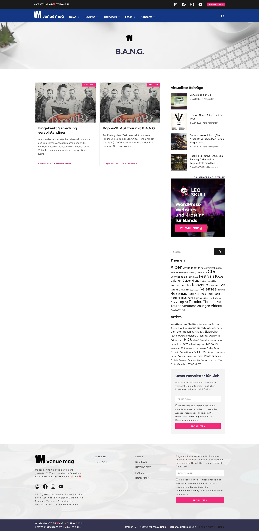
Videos (216, 306)
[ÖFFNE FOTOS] (134, 17)
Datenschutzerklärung (187, 416)
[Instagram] (192, 4)
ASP (181, 324)
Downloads (177, 276)
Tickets (208, 302)
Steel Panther (205, 356)
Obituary (196, 348)
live (222, 284)
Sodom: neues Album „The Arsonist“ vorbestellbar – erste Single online (207, 139)
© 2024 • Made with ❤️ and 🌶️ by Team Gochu (59, 523)
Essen (195, 277)
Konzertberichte (181, 285)
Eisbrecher (211, 331)
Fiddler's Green (195, 335)
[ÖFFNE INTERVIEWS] (119, 17)
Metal (173, 290)
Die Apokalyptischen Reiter (209, 328)
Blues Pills (207, 324)
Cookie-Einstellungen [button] (211, 527)
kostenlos (213, 285)
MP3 (178, 290)
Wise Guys (194, 363)
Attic (185, 324)
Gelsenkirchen (191, 280)
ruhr (190, 297)
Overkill (175, 352)
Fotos (219, 276)
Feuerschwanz (178, 335)
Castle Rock (202, 272)
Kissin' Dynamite (201, 340)
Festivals (206, 276)
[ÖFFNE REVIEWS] (97, 17)
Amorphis (175, 324)
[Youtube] (200, 4)
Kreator (213, 340)
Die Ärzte (195, 332)
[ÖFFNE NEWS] (78, 17)
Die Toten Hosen (181, 331)
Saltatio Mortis (202, 352)
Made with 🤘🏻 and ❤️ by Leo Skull (51, 4)
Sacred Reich (186, 352)
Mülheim (185, 289)
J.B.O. (186, 339)
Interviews (206, 281)
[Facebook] (184, 4)
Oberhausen (194, 290)
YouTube (182, 310)
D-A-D (181, 328)
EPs (191, 277)
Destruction (190, 328)
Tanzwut (192, 360)
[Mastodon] (175, 4)
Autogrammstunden (211, 268)
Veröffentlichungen (196, 306)
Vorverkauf (175, 310)
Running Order (201, 298)
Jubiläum (213, 281)
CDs (212, 271)
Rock (197, 294)
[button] (222, 16)
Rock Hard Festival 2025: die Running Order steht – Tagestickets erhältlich (206, 159)
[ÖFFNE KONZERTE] (154, 17)
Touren (176, 306)
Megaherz (200, 344)
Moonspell (175, 348)
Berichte (175, 272)
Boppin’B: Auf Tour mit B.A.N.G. (129, 128)
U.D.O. (215, 360)
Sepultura (215, 352)
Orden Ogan (213, 348)
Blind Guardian (195, 324)
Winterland (182, 364)
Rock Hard (206, 293)
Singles (182, 302)
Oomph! (203, 348)
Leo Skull (58, 476)
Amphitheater (191, 267)
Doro (202, 332)
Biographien (183, 273)
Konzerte (200, 285)
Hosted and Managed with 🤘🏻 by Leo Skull (58, 527)
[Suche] (219, 251)
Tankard (183, 360)
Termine (195, 301)
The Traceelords (204, 360)
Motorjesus (186, 348)
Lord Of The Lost (186, 344)
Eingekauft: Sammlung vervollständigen (57, 130)
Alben (176, 267)
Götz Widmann (210, 336)
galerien (176, 280)
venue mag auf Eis (200, 94)
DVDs (186, 277)
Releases (208, 289)
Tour (218, 302)
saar (210, 298)
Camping (192, 273)
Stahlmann (191, 356)
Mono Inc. (213, 344)
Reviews (221, 290)
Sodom (182, 356)
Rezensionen (182, 293)
